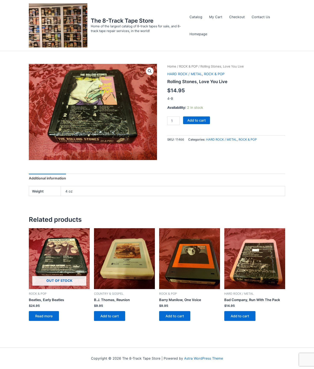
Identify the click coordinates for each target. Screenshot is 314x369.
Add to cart (196, 120)
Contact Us (261, 17)
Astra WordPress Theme (203, 358)
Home (171, 66)
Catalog (195, 17)
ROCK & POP (188, 66)
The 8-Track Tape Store (122, 20)
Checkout (237, 17)
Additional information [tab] (47, 178)
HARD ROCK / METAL (184, 74)
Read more (44, 316)
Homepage (198, 34)
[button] (150, 71)
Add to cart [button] (109, 316)
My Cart (215, 17)
